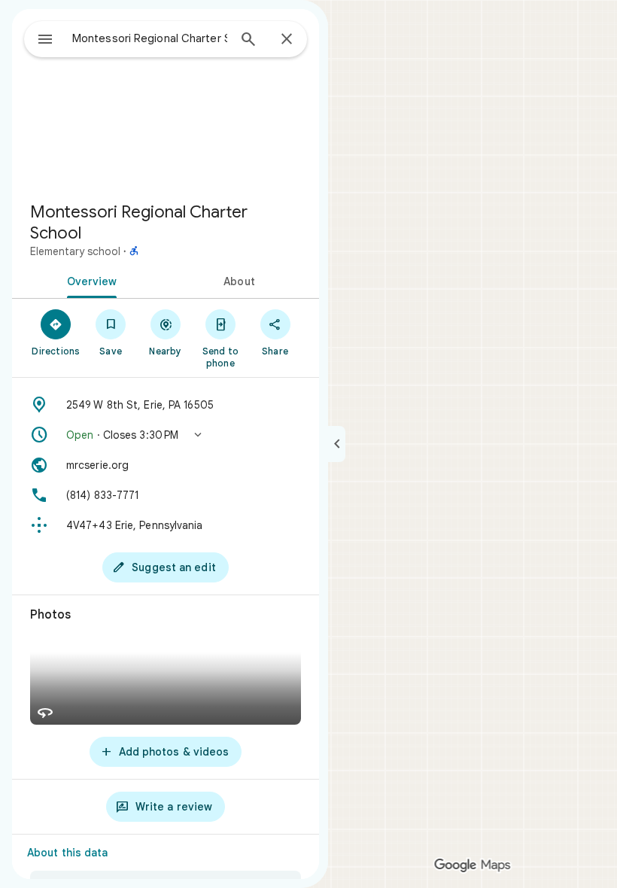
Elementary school (75, 251)
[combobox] (149, 38)
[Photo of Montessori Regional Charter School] (165, 99)
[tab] (89, 280)
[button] (165, 435)
